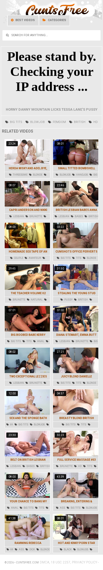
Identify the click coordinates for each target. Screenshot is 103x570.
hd (95, 122)
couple (18, 258)
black (67, 549)
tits (78, 258)
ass (62, 507)
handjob (82, 174)
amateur (34, 258)
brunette (35, 216)
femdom (59, 122)
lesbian (18, 216)
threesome (19, 174)
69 (11, 424)
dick (32, 549)
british (79, 122)
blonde (37, 174)
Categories (56, 20)
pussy (68, 299)
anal (40, 341)
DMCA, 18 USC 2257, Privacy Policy (68, 562)
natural (36, 299)
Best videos (25, 20)
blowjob (37, 122)
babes (78, 216)
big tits (15, 122)
